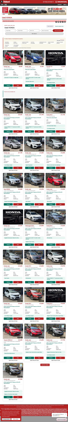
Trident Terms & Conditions (37, 406)
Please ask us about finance (9, 69)
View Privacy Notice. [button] (6, 416)
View (18, 85)
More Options (34, 33)
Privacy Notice (23, 406)
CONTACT (60, 4)
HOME (2, 4)
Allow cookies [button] (15, 419)
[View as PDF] (65, 22)
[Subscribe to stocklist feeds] (60, 22)
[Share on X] (58, 22)
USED (6, 4)
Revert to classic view (59, 26)
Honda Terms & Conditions (47, 406)
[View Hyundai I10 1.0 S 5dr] (56, 57)
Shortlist (8, 85)
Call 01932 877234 (13, 88)
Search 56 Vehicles (58, 30)
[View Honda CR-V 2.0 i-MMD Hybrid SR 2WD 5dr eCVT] (56, 294)
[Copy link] (63, 22)
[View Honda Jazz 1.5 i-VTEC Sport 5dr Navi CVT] (13, 217)
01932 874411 (48, 2)
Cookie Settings (29, 406)
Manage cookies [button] (6, 419)
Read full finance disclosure (46, 415)
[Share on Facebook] (56, 22)
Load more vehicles (45, 364)
